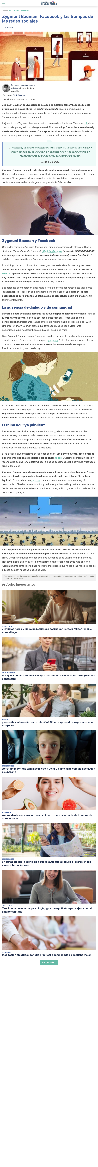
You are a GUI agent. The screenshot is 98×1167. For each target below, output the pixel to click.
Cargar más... (49, 962)
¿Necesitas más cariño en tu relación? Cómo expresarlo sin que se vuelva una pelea (48, 724)
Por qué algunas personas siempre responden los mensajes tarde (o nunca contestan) (48, 677)
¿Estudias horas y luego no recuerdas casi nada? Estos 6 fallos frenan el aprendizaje (47, 630)
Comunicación (8, 673)
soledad (6, 273)
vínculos (35, 480)
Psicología (7, 626)
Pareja (5, 719)
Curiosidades (8, 766)
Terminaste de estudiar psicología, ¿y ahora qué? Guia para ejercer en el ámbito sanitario (47, 910)
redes (58, 457)
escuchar (53, 340)
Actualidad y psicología (19, 10)
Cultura (5, 10)
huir (86, 123)
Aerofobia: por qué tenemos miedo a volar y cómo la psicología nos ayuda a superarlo (48, 770)
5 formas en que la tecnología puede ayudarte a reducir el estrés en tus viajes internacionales (46, 863)
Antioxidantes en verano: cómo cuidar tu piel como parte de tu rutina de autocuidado (47, 817)
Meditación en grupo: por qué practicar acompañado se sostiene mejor (46, 954)
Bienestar (6, 812)
